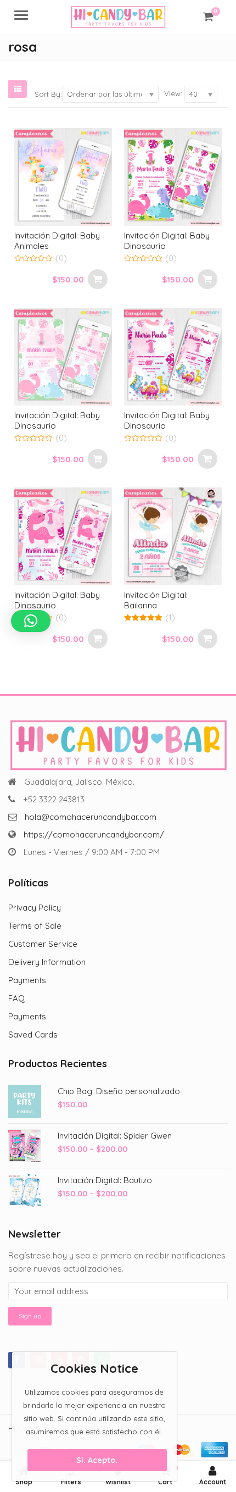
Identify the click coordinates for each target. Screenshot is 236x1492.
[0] (208, 16)
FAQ (16, 998)
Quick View (68, 235)
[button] (30, 621)
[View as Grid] (17, 89)
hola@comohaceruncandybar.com (90, 817)
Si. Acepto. (96, 1460)
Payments (27, 980)
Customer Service (42, 944)
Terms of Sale (34, 925)
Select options (98, 279)
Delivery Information (47, 962)
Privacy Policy (34, 907)
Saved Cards (33, 1034)
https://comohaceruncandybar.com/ (94, 834)
